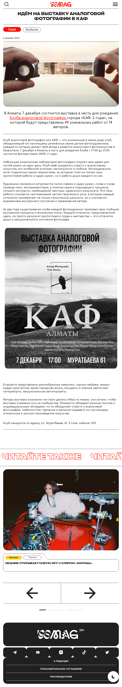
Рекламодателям (61, 676)
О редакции (61, 661)
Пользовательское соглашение (61, 669)
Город (12, 29)
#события (32, 29)
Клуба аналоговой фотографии (38, 118)
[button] (32, 593)
